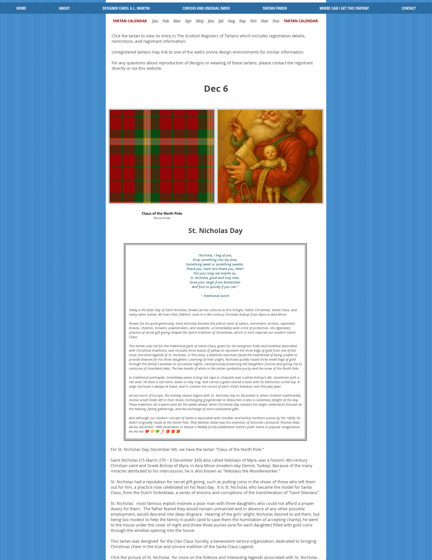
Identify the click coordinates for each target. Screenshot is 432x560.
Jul (221, 20)
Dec (276, 20)
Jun (211, 20)
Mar (177, 20)
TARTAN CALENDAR (132, 20)
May (200, 20)
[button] (206, 8)
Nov (264, 20)
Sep (242, 20)
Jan (155, 20)
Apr (188, 20)
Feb (166, 20)
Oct (253, 20)
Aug (231, 20)
